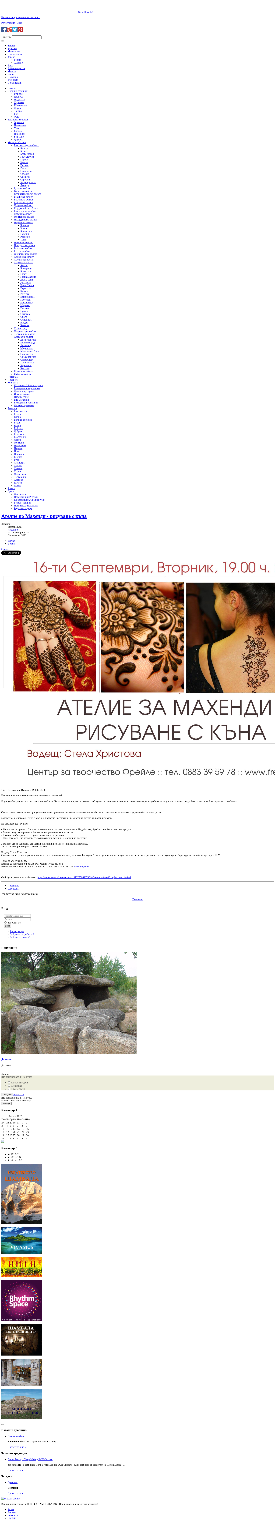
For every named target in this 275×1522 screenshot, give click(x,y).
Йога (10, 65)
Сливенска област (24, 256)
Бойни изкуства (16, 68)
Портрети (13, 379)
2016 (12, 1157)
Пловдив (19, 454)
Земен (23, 228)
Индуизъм (19, 99)
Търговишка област (24, 334)
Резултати (18, 1094)
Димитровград (28, 339)
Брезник (24, 225)
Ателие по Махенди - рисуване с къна (44, 516)
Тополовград (27, 362)
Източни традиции (18, 91)
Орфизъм (19, 122)
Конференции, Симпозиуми (29, 499)
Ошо (16, 116)
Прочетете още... (17, 1447)
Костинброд (26, 302)
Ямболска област (23, 374)
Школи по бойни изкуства (28, 385)
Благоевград (27, 153)
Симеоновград (28, 356)
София (17, 471)
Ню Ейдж (19, 133)
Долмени (6, 1059)
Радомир (25, 236)
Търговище (20, 477)
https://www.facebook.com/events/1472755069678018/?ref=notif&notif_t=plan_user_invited (84, 877)
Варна (17, 417)
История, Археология (26, 505)
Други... (18, 108)
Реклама (12, 1512)
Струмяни (25, 179)
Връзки (12, 1518)
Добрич (18, 431)
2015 (12, 1160)
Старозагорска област (26, 331)
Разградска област (24, 248)
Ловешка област (23, 214)
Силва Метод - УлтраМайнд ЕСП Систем (30, 1459)
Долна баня (26, 279)
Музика (12, 71)
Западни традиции (18, 119)
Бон (16, 113)
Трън (23, 239)
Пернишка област (23, 222)
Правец (24, 311)
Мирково (25, 305)
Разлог (24, 168)
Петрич (24, 165)
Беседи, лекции (22, 502)
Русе (16, 459)
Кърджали (19, 434)
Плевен (18, 451)
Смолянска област (24, 259)
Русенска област (23, 251)
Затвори (6, 1104)
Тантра (18, 111)
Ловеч (17, 439)
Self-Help (19, 136)
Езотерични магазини (26, 402)
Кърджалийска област (26, 208)
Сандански (26, 171)
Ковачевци (26, 231)
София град (20, 328)
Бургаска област (23, 188)
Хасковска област (23, 336)
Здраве (11, 57)
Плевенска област (23, 242)
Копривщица (27, 296)
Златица (24, 291)
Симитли (25, 176)
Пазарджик (20, 445)
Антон (24, 265)
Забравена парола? (20, 937)
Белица (24, 151)
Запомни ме (14, 922)
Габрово (18, 428)
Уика (16, 128)
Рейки (17, 59)
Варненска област (23, 191)
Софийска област (23, 262)
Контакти (13, 1515)
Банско (24, 148)
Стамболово (27, 359)
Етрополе (25, 288)
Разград (18, 457)
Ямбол (17, 485)
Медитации (14, 51)
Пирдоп (24, 308)
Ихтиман (25, 294)
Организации (15, 82)
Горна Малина (28, 276)
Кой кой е (13, 382)
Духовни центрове (24, 391)
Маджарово (26, 348)
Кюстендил (20, 437)
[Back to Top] (2, 1424)
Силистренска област (25, 254)
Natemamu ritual (16, 1436)
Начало (11, 88)
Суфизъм (19, 102)
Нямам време (18, 1089)
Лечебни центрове (24, 405)
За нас (11, 1509)
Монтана (19, 442)
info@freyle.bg (81, 866)
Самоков (25, 314)
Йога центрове (22, 394)
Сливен (18, 465)
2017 (12, 1154)
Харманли (26, 365)
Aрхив (11, 488)
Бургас (17, 414)
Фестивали (20, 494)
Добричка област (23, 205)
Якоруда (24, 185)
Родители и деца (23, 508)
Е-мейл (11, 543)
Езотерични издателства (27, 388)
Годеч (23, 274)
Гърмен (24, 159)
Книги (11, 45)
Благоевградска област (26, 145)
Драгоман (25, 282)
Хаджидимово (28, 182)
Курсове (12, 48)
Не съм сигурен (19, 1082)
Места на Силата (17, 142)
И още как (16, 1085)
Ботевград (25, 271)
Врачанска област (23, 199)
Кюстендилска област (26, 211)
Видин (17, 422)
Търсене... (6, 37)
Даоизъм (18, 96)
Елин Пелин (27, 285)
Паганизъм (20, 125)
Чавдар (24, 322)
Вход (19, 22)
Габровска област (23, 202)
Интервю (13, 376)
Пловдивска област (24, 245)
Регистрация (8, 22)
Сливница (26, 319)
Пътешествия (15, 54)
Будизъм (18, 93)
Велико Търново (23, 419)
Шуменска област (23, 371)
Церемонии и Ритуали (26, 497)
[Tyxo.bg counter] (10, 1498)
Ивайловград (27, 342)
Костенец (25, 299)
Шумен (18, 482)
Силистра (19, 462)
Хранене (18, 62)
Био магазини (21, 399)
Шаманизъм (20, 105)
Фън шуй (13, 79)
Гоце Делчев (27, 156)
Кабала (18, 131)
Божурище (26, 268)
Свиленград (26, 354)
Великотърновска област (27, 194)
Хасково (24, 368)
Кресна (24, 162)
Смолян (18, 468)
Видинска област (23, 196)
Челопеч (24, 325)
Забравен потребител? (22, 934)
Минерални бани (29, 351)
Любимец (25, 345)
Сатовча (24, 173)
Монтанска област (24, 216)
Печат (11, 540)
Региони (12, 408)
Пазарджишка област (25, 219)
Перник (24, 234)
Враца (17, 425)
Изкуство (13, 77)
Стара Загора (21, 474)
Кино (11, 74)
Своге (23, 316)
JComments (137, 899)
